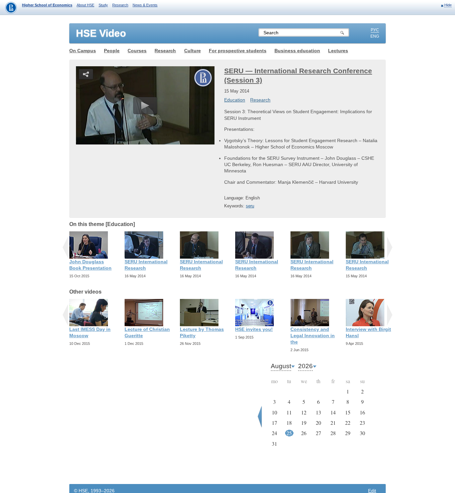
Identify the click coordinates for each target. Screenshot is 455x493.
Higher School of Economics (47, 5)
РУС (375, 30)
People (112, 50)
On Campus (82, 50)
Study (103, 5)
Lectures (338, 50)
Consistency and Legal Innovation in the (312, 336)
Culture (192, 50)
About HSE (85, 5)
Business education (297, 50)
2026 (305, 366)
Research (120, 5)
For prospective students (237, 50)
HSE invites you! (254, 329)
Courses (137, 50)
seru (250, 205)
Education (234, 100)
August (281, 366)
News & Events (145, 5)
